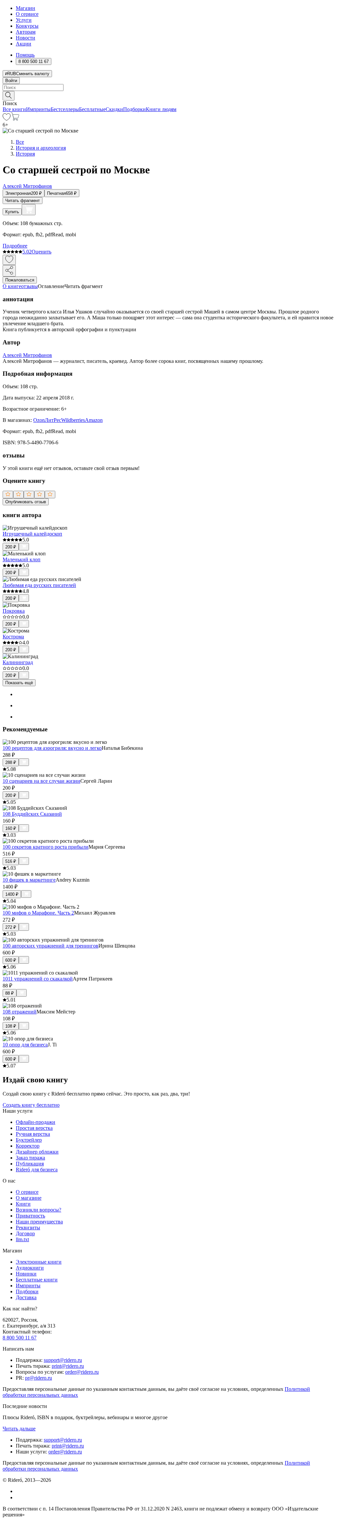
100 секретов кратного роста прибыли (46, 847)
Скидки (114, 109)
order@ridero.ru (82, 1372)
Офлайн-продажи (35, 1122)
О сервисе (27, 14)
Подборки (134, 109)
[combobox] (168, 87)
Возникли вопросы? (38, 1210)
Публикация (30, 1163)
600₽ (10, 960)
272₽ (10, 927)
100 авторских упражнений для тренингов (50, 946)
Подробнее (15, 246)
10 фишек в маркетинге (29, 880)
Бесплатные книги (37, 1279)
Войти (11, 80)
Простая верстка (34, 1128)
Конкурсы (27, 26)
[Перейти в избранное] (7, 119)
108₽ (10, 1026)
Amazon (94, 420)
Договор (25, 1233)
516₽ (10, 861)
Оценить (41, 251)
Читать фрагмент (22, 200)
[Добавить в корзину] (29, 209)
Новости (25, 38)
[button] (168, 95)
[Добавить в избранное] (9, 260)
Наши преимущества (39, 1221)
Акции (23, 43)
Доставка (26, 1297)
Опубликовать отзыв (25, 501)
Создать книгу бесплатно (31, 1105)
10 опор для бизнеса (25, 1044)
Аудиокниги (30, 1268)
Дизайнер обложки (37, 1152)
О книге (12, 286)
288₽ (10, 762)
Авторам (26, 32)
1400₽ (11, 894)
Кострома (13, 636)
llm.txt (22, 1239)
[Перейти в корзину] (15, 119)
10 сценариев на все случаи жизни (41, 781)
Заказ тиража (30, 1157)
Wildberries (73, 420)
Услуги (24, 20)
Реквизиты (28, 1227)
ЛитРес (53, 420)
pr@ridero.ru (38, 1378)
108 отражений (20, 1011)
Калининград (18, 662)
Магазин (25, 8)
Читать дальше (19, 1428)
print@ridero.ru (68, 1366)
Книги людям (161, 109)
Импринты (38, 109)
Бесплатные (92, 109)
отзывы (29, 286)
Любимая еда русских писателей (39, 585)
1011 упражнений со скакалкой (38, 978)
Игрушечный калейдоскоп (32, 534)
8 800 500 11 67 (20, 1337)
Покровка (14, 611)
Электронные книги (39, 1262)
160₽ (10, 828)
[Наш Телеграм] (18, 1497)
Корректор (27, 1146)
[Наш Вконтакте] (19, 1491)
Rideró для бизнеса (37, 1169)
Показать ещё (19, 682)
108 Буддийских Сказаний (32, 814)
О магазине (28, 1198)
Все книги (14, 109)
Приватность (30, 1215)
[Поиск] (8, 96)
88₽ (9, 993)
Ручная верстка (33, 1134)
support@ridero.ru (63, 1360)
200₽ (10, 546)
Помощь (25, 55)
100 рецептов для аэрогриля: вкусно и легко (52, 748)
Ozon (39, 420)
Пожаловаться (19, 280)
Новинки (26, 1273)
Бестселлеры (65, 109)
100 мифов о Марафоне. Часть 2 (38, 913)
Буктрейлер (29, 1140)
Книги (23, 1204)
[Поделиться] (9, 271)
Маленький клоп (21, 559)
